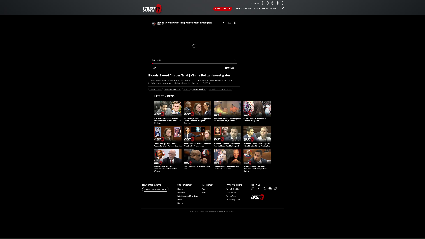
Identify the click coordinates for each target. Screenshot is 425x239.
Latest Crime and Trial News (187, 196)
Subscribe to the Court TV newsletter (155, 189)
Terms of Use (231, 196)
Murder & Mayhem (172, 89)
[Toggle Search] (283, 8)
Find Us (273, 9)
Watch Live (221, 9)
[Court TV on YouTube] (277, 4)
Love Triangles (155, 89)
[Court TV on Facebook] (262, 4)
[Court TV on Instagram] (267, 4)
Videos (257, 9)
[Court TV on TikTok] (282, 4)
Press (204, 193)
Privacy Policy (231, 193)
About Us (205, 189)
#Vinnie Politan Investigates (220, 89)
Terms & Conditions (233, 189)
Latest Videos (164, 96)
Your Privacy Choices (233, 200)
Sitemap (180, 189)
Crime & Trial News (243, 9)
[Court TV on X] (272, 4)
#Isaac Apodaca (199, 89)
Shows (265, 9)
